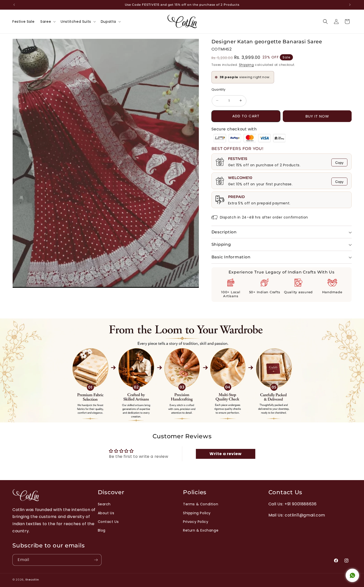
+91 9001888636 (300, 504)
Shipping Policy (197, 513)
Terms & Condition (200, 504)
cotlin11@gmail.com (305, 515)
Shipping (246, 65)
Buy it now (317, 116)
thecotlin (32, 580)
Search (104, 504)
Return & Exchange (200, 530)
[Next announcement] (349, 4)
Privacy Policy (195, 521)
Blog (101, 530)
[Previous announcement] (14, 4)
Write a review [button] (225, 454)
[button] (47, 21)
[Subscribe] (95, 560)
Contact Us (108, 521)
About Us (106, 513)
